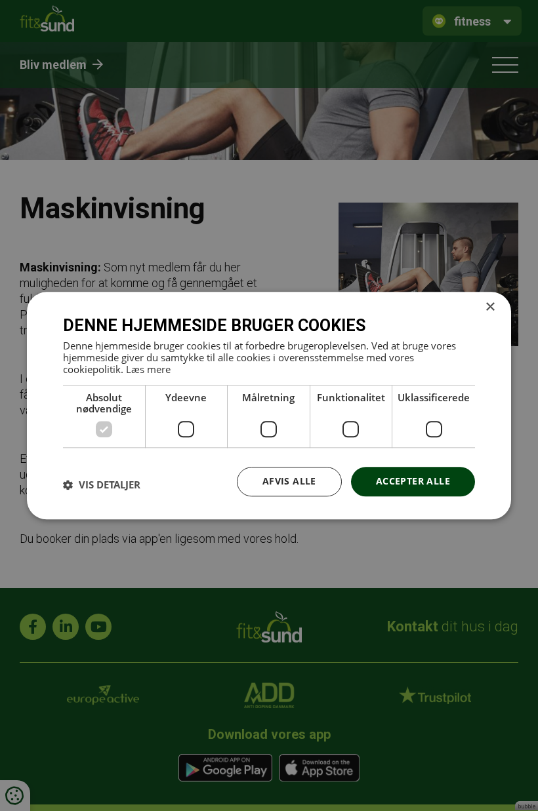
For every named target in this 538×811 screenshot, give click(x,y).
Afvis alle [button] (289, 481)
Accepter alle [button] (413, 481)
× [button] (490, 307)
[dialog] (269, 405)
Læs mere (148, 369)
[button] (101, 485)
